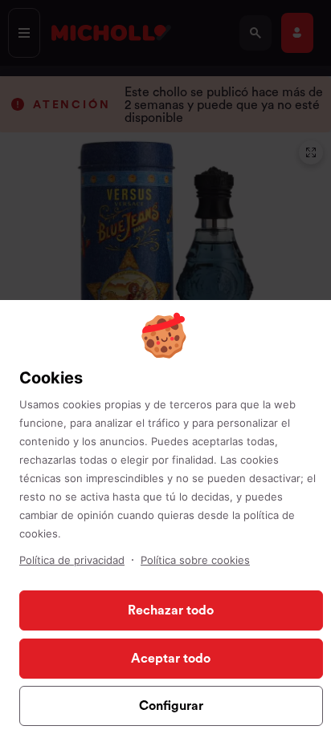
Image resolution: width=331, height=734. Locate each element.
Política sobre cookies (195, 560)
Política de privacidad (72, 560)
